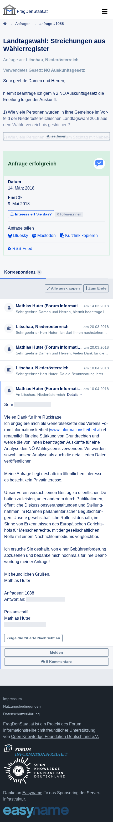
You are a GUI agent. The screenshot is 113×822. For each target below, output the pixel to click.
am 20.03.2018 (96, 327)
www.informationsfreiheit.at (75, 429)
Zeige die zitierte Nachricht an (33, 638)
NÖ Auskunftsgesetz (64, 70)
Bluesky (20, 235)
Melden (56, 652)
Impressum (12, 699)
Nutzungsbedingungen (22, 706)
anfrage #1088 (51, 23)
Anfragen (22, 23)
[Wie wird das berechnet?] (20, 197)
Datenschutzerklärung (21, 714)
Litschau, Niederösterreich (52, 60)
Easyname (32, 793)
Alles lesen (56, 136)
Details (73, 394)
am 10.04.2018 (96, 368)
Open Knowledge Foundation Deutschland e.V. (55, 736)
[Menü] (104, 11)
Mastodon (46, 235)
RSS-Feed (21, 248)
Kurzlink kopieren (81, 235)
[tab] (23, 272)
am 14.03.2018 (96, 306)
